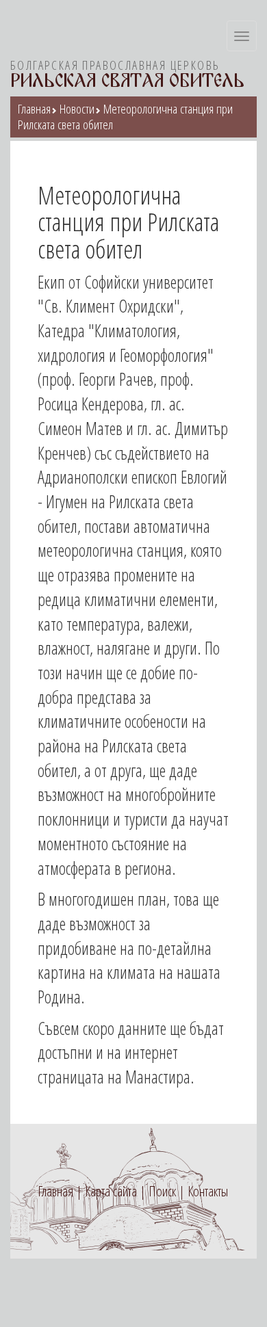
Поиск (162, 1191)
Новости (77, 109)
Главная (34, 109)
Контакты (208, 1191)
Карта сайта (111, 1191)
